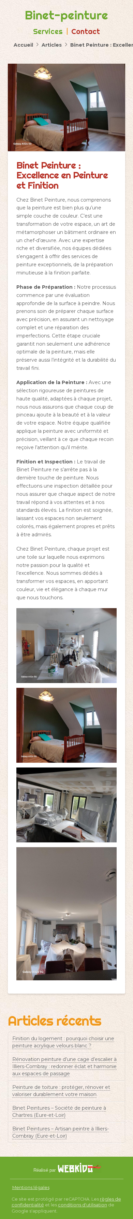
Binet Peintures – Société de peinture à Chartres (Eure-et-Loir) (59, 1111)
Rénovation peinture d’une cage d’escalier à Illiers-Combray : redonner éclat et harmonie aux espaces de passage (64, 1066)
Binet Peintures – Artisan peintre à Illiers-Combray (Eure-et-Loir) (60, 1132)
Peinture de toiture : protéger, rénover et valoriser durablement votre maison (61, 1090)
